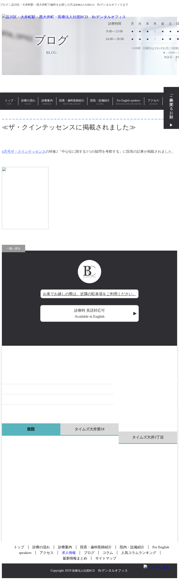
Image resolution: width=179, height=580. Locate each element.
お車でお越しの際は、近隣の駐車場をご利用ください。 (89, 294)
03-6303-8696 (27, 366)
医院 (31, 429)
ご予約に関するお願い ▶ (171, 108)
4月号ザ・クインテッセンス (24, 151)
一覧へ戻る (14, 248)
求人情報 (69, 553)
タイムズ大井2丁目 (148, 437)
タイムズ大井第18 (89, 429)
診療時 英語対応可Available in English (105, 313)
